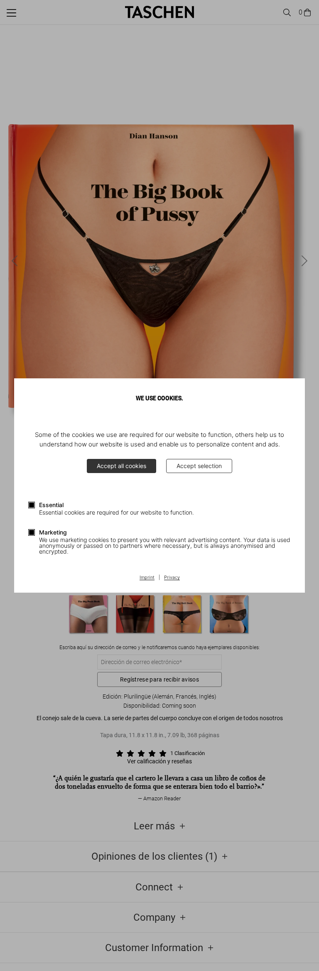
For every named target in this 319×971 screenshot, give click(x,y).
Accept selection (199, 465)
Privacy (172, 577)
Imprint (147, 577)
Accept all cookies (121, 465)
